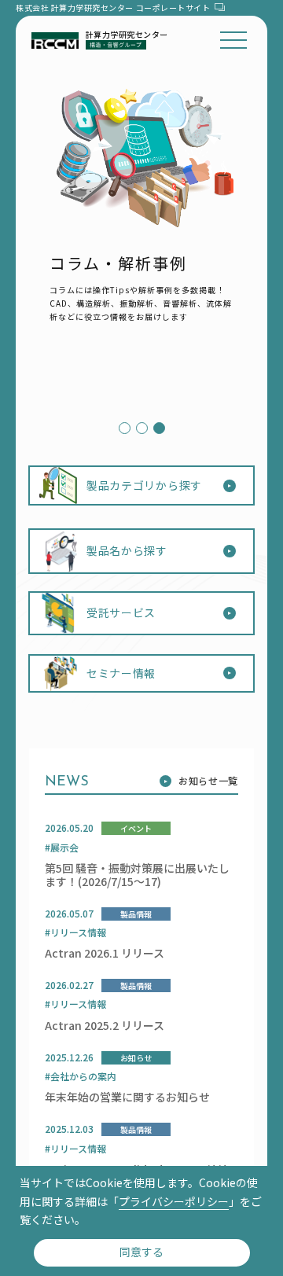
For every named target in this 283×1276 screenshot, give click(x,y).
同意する (141, 1251)
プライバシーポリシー (174, 1201)
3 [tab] (157, 428)
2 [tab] (140, 428)
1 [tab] (122, 428)
